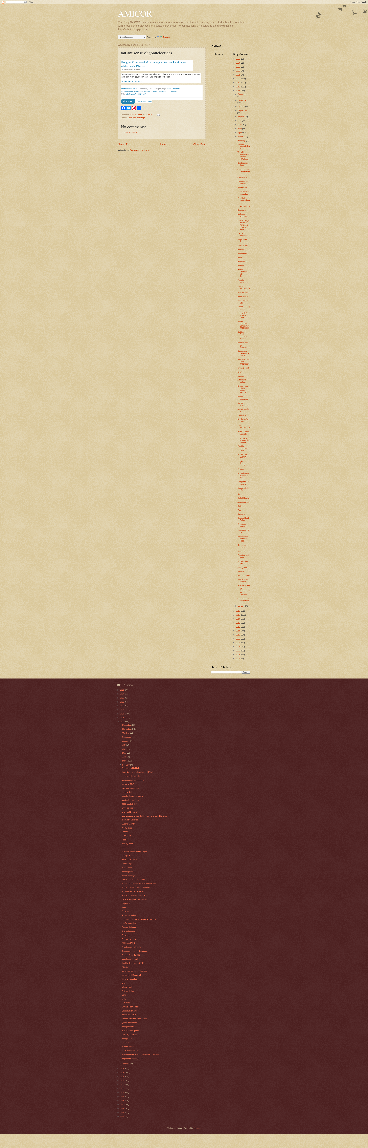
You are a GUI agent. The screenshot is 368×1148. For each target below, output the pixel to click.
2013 (238, 623)
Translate (167, 37)
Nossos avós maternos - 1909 (243, 539)
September (242, 110)
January (241, 606)
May (240, 129)
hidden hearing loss (130, 875)
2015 (238, 615)
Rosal (239, 258)
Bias (239, 494)
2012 (238, 627)
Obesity (240, 469)
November (242, 100)
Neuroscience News (131, 69)
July (240, 121)
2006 (238, 651)
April (240, 132)
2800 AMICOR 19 (129, 1015)
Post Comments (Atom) (139, 150)
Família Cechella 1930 (242, 448)
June (240, 125)
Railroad (240, 571)
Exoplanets (242, 254)
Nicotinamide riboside (242, 164)
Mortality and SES (242, 562)
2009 (238, 639)
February (242, 140)
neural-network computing (243, 193)
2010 (238, 635)
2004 (238, 659)
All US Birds (242, 246)
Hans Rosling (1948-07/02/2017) (243, 361)
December (242, 94)
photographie (242, 567)
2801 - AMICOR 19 (243, 426)
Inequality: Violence (242, 234)
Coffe (239, 506)
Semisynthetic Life (129, 979)
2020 (238, 79)
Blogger (197, 1128)
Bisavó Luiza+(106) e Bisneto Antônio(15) (243, 389)
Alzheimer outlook (241, 381)
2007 (238, 647)
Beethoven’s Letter (242, 420)
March (241, 136)
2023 (238, 67)
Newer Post (124, 144)
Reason (240, 250)
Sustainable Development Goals (243, 353)
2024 (238, 63)
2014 (238, 619)
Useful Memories (242, 398)
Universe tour (243, 210)
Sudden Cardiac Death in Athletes (242, 335)
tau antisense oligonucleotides (165, 91)
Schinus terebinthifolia (243, 146)
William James (243, 576)
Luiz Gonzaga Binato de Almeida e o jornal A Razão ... (243, 224)
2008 (238, 643)
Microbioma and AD (242, 456)
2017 (238, 91)
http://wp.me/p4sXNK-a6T (136, 94)
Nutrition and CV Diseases (133, 891)
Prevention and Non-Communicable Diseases (243, 590)
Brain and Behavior (242, 215)
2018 (238, 87)
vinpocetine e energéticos (243, 600)
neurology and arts (129, 872)
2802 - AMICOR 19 (243, 287)
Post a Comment (131, 132)
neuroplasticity (243, 551)
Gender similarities (243, 404)
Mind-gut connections (243, 199)
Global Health (243, 498)
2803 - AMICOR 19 (243, 205)
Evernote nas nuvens (243, 182)
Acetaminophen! (128, 931)
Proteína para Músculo (243, 433)
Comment (128, 101)
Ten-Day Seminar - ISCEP (242, 463)
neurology (141, 118)
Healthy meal (242, 261)
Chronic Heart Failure (243, 519)
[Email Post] (158, 115)
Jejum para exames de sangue (243, 440)
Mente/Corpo (242, 293)
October (241, 106)
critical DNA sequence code (242, 315)
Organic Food (243, 368)
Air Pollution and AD (242, 580)
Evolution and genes (243, 556)
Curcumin (241, 514)
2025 (238, 59)
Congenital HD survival (243, 483)
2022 (238, 71)
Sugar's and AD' (242, 240)
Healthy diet (242, 188)
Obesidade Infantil (241, 525)
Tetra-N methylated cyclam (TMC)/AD (243, 155)
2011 (238, 631)
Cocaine (240, 376)
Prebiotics (241, 415)
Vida (239, 510)
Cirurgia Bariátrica (242, 281)
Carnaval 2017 (243, 177)
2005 (238, 655)
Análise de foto (243, 502)
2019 (238, 83)
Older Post (199, 144)
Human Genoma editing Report (242, 273)
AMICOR (135, 13)
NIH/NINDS (147, 91)
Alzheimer (131, 118)
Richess (240, 266)
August (241, 117)
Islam (239, 372)
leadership (138, 91)
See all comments (144, 101)
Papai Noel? (242, 297)
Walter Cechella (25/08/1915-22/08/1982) (243, 324)
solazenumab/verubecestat (243, 171)
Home (162, 144)
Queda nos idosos (242, 546)
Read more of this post (131, 81)
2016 (238, 611)
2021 (238, 75)
